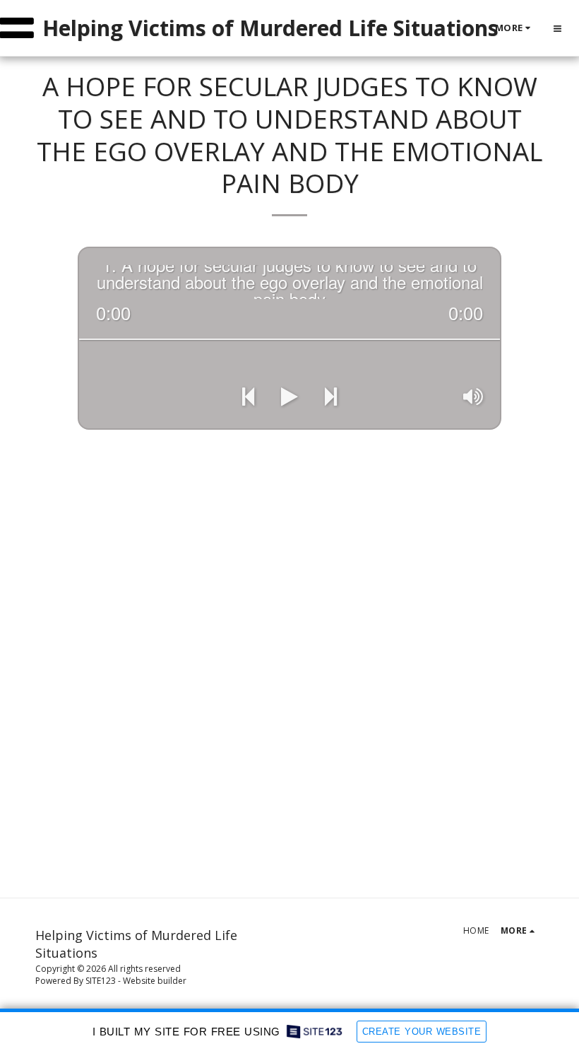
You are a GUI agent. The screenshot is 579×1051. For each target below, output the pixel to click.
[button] (557, 28)
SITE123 (100, 981)
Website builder (154, 981)
